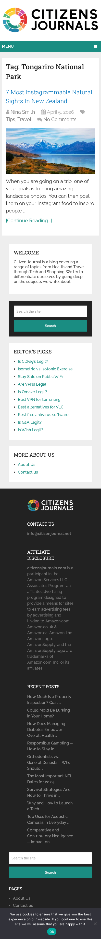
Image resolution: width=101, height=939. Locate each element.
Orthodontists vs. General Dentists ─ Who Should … (49, 762)
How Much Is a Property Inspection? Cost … (49, 699)
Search (50, 326)
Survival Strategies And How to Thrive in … (49, 792)
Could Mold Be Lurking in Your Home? (48, 713)
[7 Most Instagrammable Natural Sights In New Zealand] (50, 151)
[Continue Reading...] (29, 221)
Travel (24, 119)
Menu (8, 46)
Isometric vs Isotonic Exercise (45, 369)
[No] (94, 923)
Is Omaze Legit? (32, 392)
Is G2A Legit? (30, 422)
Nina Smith (23, 112)
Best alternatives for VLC (40, 407)
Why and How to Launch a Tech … (50, 806)
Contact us (28, 472)
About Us (26, 464)
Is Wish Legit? (30, 430)
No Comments (59, 119)
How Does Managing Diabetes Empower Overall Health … (46, 729)
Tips (10, 119)
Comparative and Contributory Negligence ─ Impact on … (50, 836)
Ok (52, 932)
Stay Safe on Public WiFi (40, 376)
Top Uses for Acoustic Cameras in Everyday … (48, 819)
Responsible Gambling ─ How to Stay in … (50, 746)
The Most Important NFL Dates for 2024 (49, 779)
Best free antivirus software (43, 414)
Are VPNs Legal (32, 384)
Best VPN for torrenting (39, 399)
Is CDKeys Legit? (33, 361)
